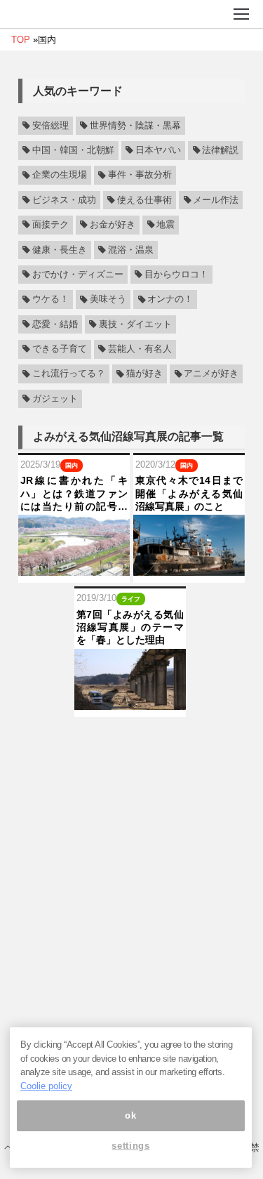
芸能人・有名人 (140, 349)
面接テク (50, 225)
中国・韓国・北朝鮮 (73, 150)
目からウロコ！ (176, 274)
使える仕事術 (144, 200)
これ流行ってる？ (68, 374)
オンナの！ (170, 300)
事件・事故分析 (140, 175)
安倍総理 (50, 126)
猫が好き (144, 374)
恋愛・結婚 (55, 324)
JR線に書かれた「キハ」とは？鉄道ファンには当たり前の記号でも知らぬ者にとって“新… (74, 494)
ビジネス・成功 (64, 200)
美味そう (108, 300)
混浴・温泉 (131, 250)
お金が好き (112, 225)
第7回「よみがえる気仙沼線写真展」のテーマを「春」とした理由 (130, 627)
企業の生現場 (59, 175)
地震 (165, 225)
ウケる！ (50, 300)
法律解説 (220, 150)
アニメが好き (211, 374)
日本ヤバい (158, 150)
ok (130, 1115)
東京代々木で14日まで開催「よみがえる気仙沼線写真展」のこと (189, 493)
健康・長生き (59, 250)
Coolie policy (46, 1086)
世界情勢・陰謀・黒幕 (135, 126)
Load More (131, 739)
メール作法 (215, 200)
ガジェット (55, 399)
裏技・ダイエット (135, 324)
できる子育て (59, 349)
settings (130, 1145)
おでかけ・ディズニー (77, 274)
